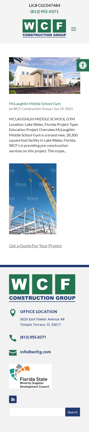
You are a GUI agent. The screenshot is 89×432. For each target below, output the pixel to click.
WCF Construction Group (32, 109)
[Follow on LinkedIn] (13, 399)
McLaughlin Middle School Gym (35, 103)
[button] (83, 65)
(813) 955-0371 (44, 11)
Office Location (38, 311)
